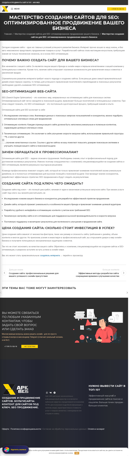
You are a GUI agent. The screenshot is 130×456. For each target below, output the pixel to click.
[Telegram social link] (54, 393)
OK (77, 453)
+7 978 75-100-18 (10, 346)
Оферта (5, 429)
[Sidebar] (3, 140)
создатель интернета (50, 255)
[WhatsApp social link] (47, 393)
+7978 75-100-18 (118, 9)
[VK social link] (51, 393)
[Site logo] (5, 8)
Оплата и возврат (96, 429)
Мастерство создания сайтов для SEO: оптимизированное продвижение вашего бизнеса (57, 34)
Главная (8, 34)
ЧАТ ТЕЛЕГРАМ (29, 346)
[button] (127, 292)
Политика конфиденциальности (26, 429)
